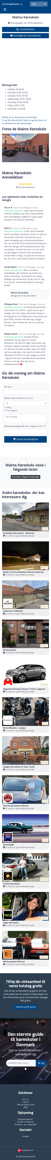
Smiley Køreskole (11, 884)
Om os (25, 1099)
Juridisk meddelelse (25, 1122)
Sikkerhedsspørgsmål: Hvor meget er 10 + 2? (25, 426)
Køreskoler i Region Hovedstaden (25, 477)
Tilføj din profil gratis (25, 1007)
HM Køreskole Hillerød (14, 961)
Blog (25, 1107)
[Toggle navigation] (5, 9)
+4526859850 (26, 29)
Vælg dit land (27, 1150)
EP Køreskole (9, 650)
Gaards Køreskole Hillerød (15, 806)
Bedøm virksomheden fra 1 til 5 (18, 398)
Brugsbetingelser (25, 1119)
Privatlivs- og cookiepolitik (25, 1124)
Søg (42, 1063)
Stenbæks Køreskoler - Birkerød (18, 533)
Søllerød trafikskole (13, 611)
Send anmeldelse (27, 439)
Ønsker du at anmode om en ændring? (19, 117)
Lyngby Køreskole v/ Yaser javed (19, 767)
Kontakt (25, 1136)
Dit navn (8, 386)
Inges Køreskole (11, 922)
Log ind (25, 1102)
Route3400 (8, 845)
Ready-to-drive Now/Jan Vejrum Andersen (23, 572)
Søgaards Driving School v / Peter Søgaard (24, 689)
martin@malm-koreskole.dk (27, 35)
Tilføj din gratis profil (25, 1105)
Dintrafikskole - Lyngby (14, 728)
